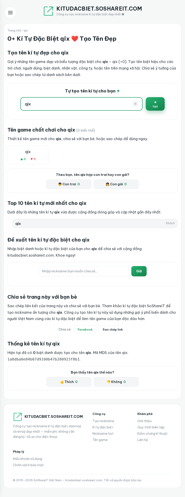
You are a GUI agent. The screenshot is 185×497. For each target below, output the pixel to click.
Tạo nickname (103, 421)
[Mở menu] (10, 12)
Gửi (139, 271)
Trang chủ (14, 30)
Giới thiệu (144, 421)
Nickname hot (102, 434)
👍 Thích (69, 382)
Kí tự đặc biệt (102, 427)
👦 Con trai (69, 184)
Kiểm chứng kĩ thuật (152, 434)
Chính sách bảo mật (28, 465)
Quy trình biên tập (150, 427)
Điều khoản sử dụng (27, 459)
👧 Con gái (116, 184)
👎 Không (116, 382)
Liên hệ (142, 440)
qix (28, 151)
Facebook (85, 329)
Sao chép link (113, 329)
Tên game (100, 440)
